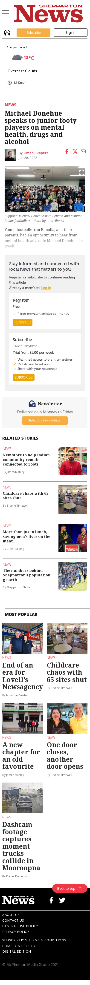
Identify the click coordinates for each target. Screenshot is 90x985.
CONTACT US (13, 920)
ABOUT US (11, 914)
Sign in (70, 32)
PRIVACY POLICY (15, 931)
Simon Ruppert (35, 153)
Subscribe (33, 32)
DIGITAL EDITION (16, 951)
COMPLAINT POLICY (18, 946)
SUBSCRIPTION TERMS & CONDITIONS (34, 940)
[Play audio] (6, 32)
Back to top (66, 888)
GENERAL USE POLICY (20, 926)
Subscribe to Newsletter (45, 420)
